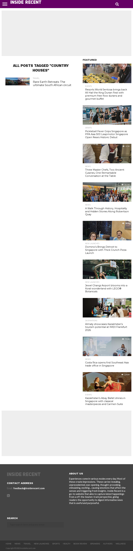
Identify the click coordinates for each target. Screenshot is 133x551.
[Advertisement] (66, 33)
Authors (107, 544)
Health (66, 544)
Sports (56, 544)
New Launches (41, 544)
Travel (27, 544)
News (17, 544)
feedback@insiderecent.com (29, 488)
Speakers (95, 544)
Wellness (121, 544)
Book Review (80, 544)
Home (8, 544)
